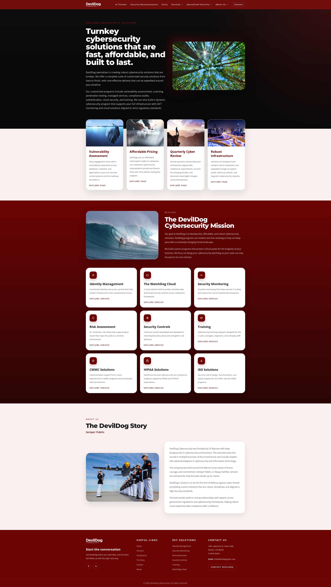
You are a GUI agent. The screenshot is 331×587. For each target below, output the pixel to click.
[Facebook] (89, 566)
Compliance (142, 555)
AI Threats (121, 4)
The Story (141, 560)
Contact (238, 4)
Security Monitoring (180, 550)
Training (176, 564)
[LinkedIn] (96, 566)
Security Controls (179, 560)
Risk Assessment (179, 555)
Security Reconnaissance (144, 4)
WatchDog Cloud (179, 569)
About (139, 569)
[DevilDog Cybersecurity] (93, 4)
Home (139, 546)
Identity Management (181, 546)
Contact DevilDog (222, 567)
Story (165, 4)
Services (140, 550)
